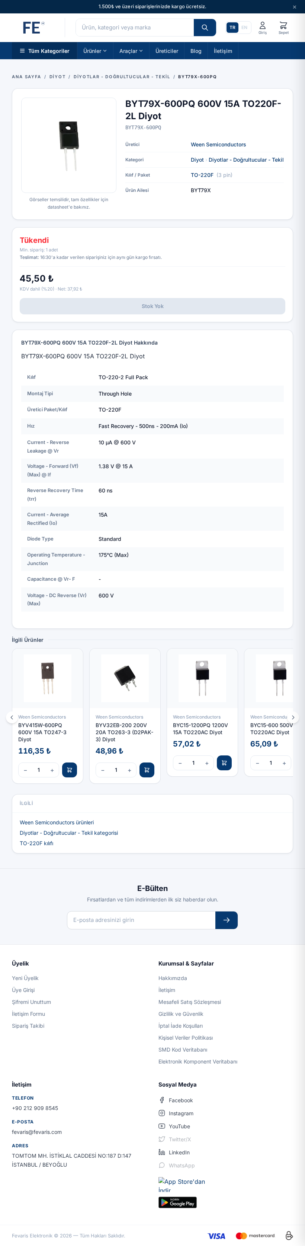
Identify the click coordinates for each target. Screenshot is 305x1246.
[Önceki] (12, 717)
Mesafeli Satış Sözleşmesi (189, 1002)
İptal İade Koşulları (180, 1026)
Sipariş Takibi (28, 1026)
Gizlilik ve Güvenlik (180, 1014)
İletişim (223, 50)
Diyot (197, 159)
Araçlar (128, 50)
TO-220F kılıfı (36, 843)
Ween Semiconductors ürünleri (57, 822)
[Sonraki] (293, 717)
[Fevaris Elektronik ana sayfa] (33, 27)
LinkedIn (179, 1152)
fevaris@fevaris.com (37, 1132)
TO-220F (202, 175)
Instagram (181, 1113)
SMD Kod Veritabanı (182, 1049)
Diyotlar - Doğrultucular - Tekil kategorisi (69, 833)
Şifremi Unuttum (31, 1002)
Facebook (181, 1100)
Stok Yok (153, 306)
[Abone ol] (226, 920)
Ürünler (92, 50)
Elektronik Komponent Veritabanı (197, 1061)
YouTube (179, 1126)
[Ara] (205, 27)
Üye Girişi (23, 990)
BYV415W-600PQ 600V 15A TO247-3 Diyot (42, 732)
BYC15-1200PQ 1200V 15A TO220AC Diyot (200, 728)
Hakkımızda (172, 978)
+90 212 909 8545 (35, 1108)
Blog (196, 50)
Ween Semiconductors (218, 144)
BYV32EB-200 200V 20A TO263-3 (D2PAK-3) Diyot (124, 732)
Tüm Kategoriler (49, 50)
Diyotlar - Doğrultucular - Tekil (246, 159)
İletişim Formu (28, 1014)
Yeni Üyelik (25, 978)
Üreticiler (166, 50)
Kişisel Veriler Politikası (185, 1037)
